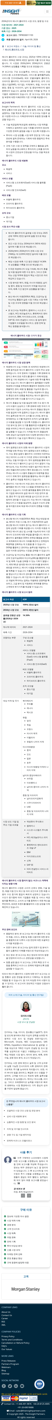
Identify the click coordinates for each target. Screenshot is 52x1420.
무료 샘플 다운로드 (12, 3)
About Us (6, 1312)
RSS (3, 1321)
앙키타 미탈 (26, 1015)
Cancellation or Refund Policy (15, 1343)
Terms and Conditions (12, 1339)
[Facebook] (5, 1387)
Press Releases (9, 1360)
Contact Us (7, 1315)
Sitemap (5, 1373)
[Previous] (21, 1196)
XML (4, 1325)
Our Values (7, 1349)
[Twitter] (11, 1387)
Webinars (6, 1367)
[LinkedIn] (17, 1387)
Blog (4, 1370)
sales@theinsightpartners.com (30, 1410)
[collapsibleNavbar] (47, 11)
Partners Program (10, 1364)
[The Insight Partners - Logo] (12, 11)
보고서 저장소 (13, 46)
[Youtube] (23, 1387)
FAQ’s (4, 1346)
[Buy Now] (39, 2)
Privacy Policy (8, 1336)
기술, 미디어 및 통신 (31, 46)
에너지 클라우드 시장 (14, 49)
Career (5, 1318)
